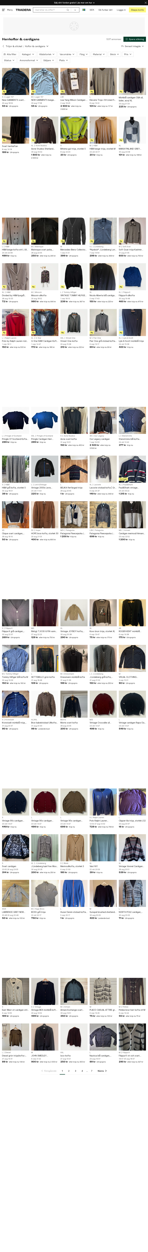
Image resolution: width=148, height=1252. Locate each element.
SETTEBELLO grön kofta (43, 677)
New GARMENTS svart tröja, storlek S (13, 100)
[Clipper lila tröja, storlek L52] (132, 802)
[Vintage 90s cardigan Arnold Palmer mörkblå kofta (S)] (15, 802)
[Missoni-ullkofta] (44, 276)
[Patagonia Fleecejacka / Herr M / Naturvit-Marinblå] (74, 514)
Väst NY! (94, 866)
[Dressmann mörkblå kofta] (74, 658)
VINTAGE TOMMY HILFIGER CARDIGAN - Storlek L (73, 295)
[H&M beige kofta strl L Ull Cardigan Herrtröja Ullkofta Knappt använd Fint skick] (15, 231)
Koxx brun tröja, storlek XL (102, 631)
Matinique (39, 247)
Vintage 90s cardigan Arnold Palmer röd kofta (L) (44, 820)
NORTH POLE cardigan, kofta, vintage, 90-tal (130, 912)
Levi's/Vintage (40, 485)
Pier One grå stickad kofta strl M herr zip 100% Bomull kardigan (102, 341)
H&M (95, 146)
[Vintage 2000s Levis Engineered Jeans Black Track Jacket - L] (44, 469)
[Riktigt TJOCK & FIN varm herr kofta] (44, 612)
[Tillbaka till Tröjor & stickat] (3, 46)
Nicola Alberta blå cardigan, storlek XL (103, 295)
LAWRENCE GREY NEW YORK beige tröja (13, 912)
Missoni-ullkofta (38, 295)
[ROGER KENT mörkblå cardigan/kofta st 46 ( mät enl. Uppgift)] (132, 612)
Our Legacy (99, 436)
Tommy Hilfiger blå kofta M (15, 677)
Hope (38, 530)
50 (32, 530)
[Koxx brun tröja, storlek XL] (103, 612)
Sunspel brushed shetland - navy (103, 912)
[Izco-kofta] (74, 1037)
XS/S (4, 909)
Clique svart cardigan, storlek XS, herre (12, 533)
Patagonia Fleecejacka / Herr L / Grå (101, 533)
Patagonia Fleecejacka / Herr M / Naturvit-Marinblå (73, 533)
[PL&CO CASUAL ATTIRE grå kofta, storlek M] (103, 991)
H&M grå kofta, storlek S (14, 487)
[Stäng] (145, 2)
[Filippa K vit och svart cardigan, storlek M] (132, 1037)
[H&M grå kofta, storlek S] (15, 469)
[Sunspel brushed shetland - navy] (103, 893)
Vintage (38, 1007)
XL (32, 146)
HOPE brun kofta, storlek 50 (44, 533)
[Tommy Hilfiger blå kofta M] (15, 658)
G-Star (38, 338)
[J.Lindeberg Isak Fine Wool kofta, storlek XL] (44, 847)
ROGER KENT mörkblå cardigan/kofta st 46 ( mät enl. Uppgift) (131, 631)
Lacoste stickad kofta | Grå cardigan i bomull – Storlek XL (103, 487)
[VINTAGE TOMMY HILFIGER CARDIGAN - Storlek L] (74, 276)
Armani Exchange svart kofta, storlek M (71, 1010)
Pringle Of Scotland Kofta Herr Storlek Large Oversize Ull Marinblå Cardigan (15, 439)
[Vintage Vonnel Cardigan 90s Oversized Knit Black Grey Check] (132, 847)
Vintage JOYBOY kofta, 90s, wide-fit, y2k (71, 631)
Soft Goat (127, 247)
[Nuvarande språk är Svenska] (83, 9)
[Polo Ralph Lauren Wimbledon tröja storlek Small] (103, 802)
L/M (62, 97)
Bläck (66, 863)
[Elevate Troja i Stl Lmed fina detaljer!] (103, 81)
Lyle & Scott (128, 338)
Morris (63, 720)
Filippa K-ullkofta (127, 295)
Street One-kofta (68, 341)
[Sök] (68, 9)
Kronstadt (9, 720)
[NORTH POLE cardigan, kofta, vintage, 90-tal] (132, 893)
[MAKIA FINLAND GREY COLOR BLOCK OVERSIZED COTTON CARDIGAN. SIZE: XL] (132, 130)
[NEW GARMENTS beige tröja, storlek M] (44, 81)
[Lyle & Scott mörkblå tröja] (132, 322)
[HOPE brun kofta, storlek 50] (44, 514)
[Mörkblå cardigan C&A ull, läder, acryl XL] (132, 81)
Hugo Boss (39, 909)
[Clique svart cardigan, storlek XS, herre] (15, 514)
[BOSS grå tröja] (44, 893)
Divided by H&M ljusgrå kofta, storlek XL (13, 295)
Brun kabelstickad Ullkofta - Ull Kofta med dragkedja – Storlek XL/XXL (44, 722)
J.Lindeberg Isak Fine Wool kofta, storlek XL (44, 866)
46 (91, 436)
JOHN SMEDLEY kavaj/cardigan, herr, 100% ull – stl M (44, 1055)
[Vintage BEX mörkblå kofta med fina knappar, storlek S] (44, 991)
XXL (62, 338)
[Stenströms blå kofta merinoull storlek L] (132, 420)
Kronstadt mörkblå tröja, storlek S (13, 722)
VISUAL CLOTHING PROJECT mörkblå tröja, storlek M (130, 677)
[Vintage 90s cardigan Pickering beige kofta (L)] (74, 802)
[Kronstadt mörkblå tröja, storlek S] (15, 704)
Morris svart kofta (69, 722)
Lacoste (97, 485)
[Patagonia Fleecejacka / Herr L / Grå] (103, 514)
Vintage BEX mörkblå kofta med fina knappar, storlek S (44, 1010)
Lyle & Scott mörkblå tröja (131, 341)
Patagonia (70, 530)
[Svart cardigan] (15, 847)
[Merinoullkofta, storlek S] (74, 847)
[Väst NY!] (103, 847)
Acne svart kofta (68, 439)
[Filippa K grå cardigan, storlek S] (15, 612)
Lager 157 (9, 97)
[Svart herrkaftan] (15, 130)
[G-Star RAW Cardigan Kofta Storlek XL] (44, 322)
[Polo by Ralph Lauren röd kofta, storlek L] (15, 322)
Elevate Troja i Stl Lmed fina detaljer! (103, 100)
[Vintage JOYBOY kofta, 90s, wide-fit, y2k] (74, 612)
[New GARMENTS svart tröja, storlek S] (15, 81)
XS (3, 530)
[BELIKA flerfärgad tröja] (74, 469)
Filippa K (126, 292)
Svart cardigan (9, 866)
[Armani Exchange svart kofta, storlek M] (74, 991)
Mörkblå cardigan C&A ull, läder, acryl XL (131, 99)
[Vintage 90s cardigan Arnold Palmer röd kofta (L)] (44, 802)
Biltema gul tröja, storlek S (73, 149)
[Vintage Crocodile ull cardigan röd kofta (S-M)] (103, 704)
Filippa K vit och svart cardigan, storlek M (129, 1055)
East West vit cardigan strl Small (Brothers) (14, 1010)
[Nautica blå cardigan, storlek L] (103, 1037)
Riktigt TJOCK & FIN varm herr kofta (43, 631)
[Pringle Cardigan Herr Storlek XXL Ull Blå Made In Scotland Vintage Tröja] (44, 420)
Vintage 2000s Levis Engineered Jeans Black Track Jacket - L (42, 487)
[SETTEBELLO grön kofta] (44, 658)
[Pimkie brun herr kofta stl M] (132, 991)
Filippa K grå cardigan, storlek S (12, 631)
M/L (120, 530)
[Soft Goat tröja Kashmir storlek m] (132, 231)
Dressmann (69, 674)
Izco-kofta (65, 1055)
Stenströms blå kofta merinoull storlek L (129, 439)
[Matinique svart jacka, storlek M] (44, 231)
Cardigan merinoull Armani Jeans (131, 533)
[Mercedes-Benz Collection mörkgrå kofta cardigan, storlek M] (74, 231)
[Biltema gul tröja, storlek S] (74, 130)
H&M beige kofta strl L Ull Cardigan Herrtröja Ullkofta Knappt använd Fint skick (15, 249)
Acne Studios (41, 146)
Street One (70, 338)
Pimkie (125, 1007)
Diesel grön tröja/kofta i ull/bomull (13, 1055)
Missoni (38, 292)
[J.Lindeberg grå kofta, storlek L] (103, 658)
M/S (62, 530)
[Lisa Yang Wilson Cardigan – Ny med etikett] (74, 81)
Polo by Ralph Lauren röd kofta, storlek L (14, 341)
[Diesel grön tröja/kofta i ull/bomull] (15, 1037)
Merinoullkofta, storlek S (72, 866)
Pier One (97, 338)
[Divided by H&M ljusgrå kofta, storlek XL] (15, 276)
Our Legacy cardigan (100, 439)
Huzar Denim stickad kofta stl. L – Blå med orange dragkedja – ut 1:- (73, 912)
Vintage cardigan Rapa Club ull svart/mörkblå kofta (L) (132, 722)
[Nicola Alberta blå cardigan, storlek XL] (103, 276)
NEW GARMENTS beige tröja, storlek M (42, 100)
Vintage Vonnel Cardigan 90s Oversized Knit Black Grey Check (131, 866)
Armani (127, 530)
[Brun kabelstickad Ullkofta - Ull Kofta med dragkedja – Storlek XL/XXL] (44, 704)
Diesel (8, 1053)
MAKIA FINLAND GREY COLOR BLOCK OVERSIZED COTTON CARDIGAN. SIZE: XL (132, 149)
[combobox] (52, 9)
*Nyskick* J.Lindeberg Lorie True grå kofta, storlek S (103, 249)
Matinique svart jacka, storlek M (41, 249)
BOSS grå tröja (38, 912)
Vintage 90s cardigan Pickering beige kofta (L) (72, 820)
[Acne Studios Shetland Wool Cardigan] (44, 130)
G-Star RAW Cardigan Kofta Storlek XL (44, 341)
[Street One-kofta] (74, 322)
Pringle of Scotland (13, 436)
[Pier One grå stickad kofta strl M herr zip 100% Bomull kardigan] (103, 322)
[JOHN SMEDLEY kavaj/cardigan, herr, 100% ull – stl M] (44, 1037)
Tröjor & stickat (14, 46)
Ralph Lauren (10, 338)
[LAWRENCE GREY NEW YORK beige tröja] (15, 893)
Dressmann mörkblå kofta (72, 677)
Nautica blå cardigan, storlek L (100, 1055)
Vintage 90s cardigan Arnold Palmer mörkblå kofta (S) (15, 820)
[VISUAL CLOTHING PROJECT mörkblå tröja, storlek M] (132, 658)
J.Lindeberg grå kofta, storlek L (100, 677)
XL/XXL (34, 720)
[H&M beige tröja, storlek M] (103, 130)
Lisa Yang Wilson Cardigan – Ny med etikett (73, 100)
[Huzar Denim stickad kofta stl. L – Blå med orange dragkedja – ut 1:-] (74, 893)
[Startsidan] (23, 9)
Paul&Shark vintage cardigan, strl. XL (128, 487)
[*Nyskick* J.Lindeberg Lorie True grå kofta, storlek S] (103, 231)
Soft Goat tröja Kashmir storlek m (130, 249)
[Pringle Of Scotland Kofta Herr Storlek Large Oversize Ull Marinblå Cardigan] (15, 420)
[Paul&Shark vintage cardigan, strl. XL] (132, 469)
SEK (92, 10)
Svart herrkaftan (10, 146)
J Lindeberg (98, 247)
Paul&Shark (128, 485)
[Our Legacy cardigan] (103, 420)
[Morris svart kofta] (74, 704)
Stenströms (127, 436)
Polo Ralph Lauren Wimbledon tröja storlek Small (101, 820)
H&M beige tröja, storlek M (102, 149)
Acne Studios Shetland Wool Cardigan (42, 149)
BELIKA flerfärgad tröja (71, 487)
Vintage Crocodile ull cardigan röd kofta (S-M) (102, 722)
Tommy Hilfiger (70, 292)
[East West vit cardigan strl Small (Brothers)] (15, 991)
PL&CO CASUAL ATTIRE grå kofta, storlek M (103, 1010)
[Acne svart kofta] (74, 420)
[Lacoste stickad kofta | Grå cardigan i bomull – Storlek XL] (103, 469)
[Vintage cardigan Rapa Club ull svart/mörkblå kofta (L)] (132, 704)
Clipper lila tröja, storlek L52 (132, 820)
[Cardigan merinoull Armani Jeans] (132, 514)
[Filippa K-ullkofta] (132, 276)
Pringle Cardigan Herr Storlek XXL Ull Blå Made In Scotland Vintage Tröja (44, 439)
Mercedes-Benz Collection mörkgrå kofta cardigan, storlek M (73, 249)
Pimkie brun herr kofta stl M (132, 1010)
